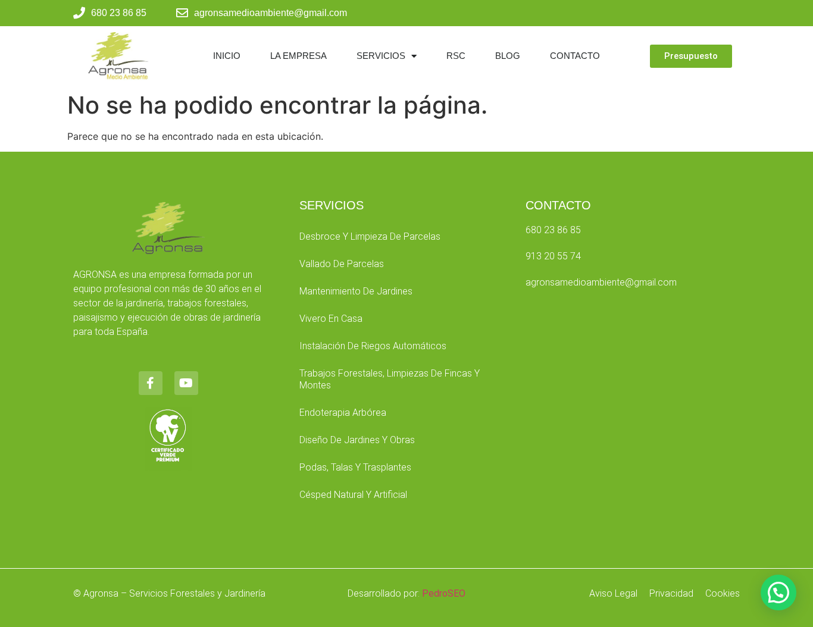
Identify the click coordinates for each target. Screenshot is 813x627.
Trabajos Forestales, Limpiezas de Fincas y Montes (389, 379)
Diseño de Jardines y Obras (357, 440)
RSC (455, 56)
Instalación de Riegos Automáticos (372, 346)
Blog (507, 56)
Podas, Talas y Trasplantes (355, 467)
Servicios (381, 56)
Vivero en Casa (330, 318)
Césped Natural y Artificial (353, 494)
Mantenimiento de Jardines (355, 291)
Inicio (226, 56)
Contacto (575, 56)
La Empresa (298, 56)
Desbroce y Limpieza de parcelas (369, 236)
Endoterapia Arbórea (342, 412)
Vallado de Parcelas (341, 263)
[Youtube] (186, 383)
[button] (778, 592)
